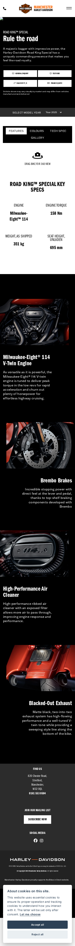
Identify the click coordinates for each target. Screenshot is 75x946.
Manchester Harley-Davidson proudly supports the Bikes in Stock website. (37, 880)
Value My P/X (21, 83)
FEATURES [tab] (16, 131)
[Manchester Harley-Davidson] (36, 8)
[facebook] (35, 841)
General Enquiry (21, 74)
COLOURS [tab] (37, 131)
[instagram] (40, 841)
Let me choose (30, 914)
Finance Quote (56, 83)
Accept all (37, 924)
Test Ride (56, 74)
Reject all (37, 934)
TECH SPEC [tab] (58, 131)
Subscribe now (37, 819)
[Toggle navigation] (69, 8)
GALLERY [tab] (37, 137)
